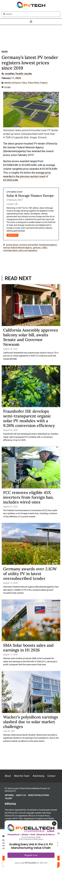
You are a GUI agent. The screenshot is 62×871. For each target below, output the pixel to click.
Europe (7, 87)
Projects (44, 83)
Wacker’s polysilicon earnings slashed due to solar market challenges (30, 721)
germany (37, 248)
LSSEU (44, 248)
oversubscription (10, 251)
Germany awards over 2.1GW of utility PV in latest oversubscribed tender (30, 573)
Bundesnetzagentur (48, 245)
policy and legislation (28, 251)
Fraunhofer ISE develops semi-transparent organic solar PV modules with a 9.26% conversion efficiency (29, 418)
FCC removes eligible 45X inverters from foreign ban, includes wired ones (28, 497)
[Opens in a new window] (10, 803)
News (5, 51)
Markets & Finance (12, 83)
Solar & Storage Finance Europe (30, 196)
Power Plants (33, 83)
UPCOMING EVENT (15, 192)
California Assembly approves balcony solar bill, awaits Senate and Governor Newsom (30, 337)
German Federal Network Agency (17, 248)
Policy (24, 83)
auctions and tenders (28, 245)
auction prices (12, 245)
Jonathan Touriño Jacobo (18, 74)
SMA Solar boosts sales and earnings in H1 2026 (28, 648)
